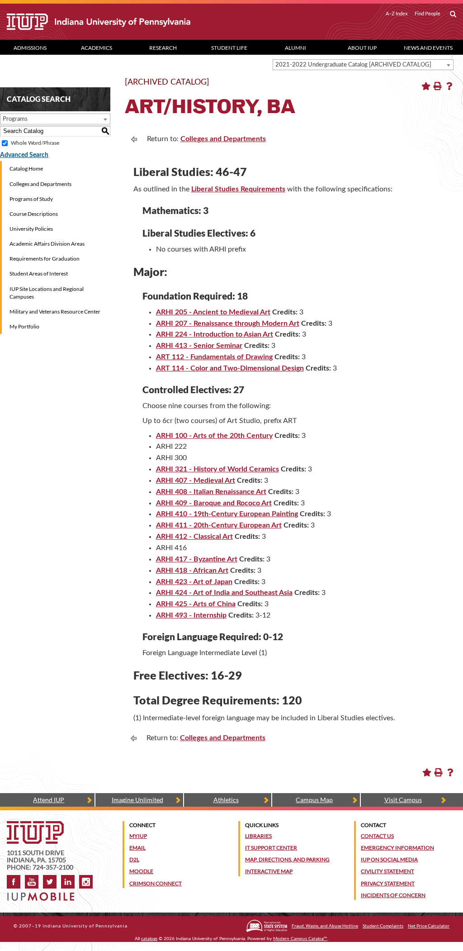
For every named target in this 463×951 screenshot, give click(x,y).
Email (137, 847)
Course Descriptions (33, 213)
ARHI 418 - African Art (192, 570)
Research (163, 47)
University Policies (31, 228)
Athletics (226, 800)
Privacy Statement (388, 883)
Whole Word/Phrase (35, 143)
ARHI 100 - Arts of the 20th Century (214, 435)
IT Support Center (271, 847)
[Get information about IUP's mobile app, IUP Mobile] (43, 894)
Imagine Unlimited (137, 800)
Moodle (141, 871)
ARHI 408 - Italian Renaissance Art (211, 491)
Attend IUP (48, 800)
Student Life (229, 47)
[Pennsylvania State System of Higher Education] (266, 926)
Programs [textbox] (15, 119)
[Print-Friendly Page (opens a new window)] (437, 85)
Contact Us (377, 835)
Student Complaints (383, 925)
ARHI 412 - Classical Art (194, 536)
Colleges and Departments (40, 184)
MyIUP (138, 835)
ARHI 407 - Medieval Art (195, 480)
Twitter (50, 882)
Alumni (295, 47)
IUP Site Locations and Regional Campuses (46, 292)
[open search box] (453, 14)
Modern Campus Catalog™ (300, 939)
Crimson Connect (155, 883)
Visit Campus (403, 800)
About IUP (362, 47)
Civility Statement (387, 871)
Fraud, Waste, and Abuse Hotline (325, 925)
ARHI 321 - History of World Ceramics (217, 469)
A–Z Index (397, 13)
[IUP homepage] (35, 825)
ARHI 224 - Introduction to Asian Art (214, 334)
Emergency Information (397, 847)
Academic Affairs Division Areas (47, 243)
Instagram (86, 882)
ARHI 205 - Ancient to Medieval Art (213, 312)
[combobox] (363, 64)
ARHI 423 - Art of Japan (194, 581)
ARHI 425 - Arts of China (196, 604)
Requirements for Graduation (44, 258)
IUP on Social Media (389, 859)
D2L (134, 859)
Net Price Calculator (428, 925)
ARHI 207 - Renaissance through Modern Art (227, 323)
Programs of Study (31, 198)
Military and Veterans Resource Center (54, 311)
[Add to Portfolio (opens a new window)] (425, 85)
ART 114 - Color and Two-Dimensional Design (230, 368)
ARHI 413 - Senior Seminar (199, 345)
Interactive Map (269, 871)
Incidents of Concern (393, 895)
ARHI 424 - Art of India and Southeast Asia (224, 592)
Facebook (13, 882)
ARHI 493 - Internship (191, 615)
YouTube (31, 882)
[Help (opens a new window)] (449, 85)
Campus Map (314, 800)
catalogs (149, 939)
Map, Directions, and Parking (287, 859)
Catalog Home (26, 168)
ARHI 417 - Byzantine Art (196, 559)
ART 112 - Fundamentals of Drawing (214, 357)
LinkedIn (68, 882)
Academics (96, 47)
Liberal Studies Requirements (238, 189)
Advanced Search (24, 155)
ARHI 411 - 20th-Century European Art (219, 525)
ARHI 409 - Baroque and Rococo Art (214, 503)
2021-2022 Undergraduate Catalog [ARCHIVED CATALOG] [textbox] (353, 65)
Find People (427, 13)
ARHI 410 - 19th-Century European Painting (227, 514)
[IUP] (114, 22)
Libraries (258, 835)
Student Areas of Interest (38, 273)
